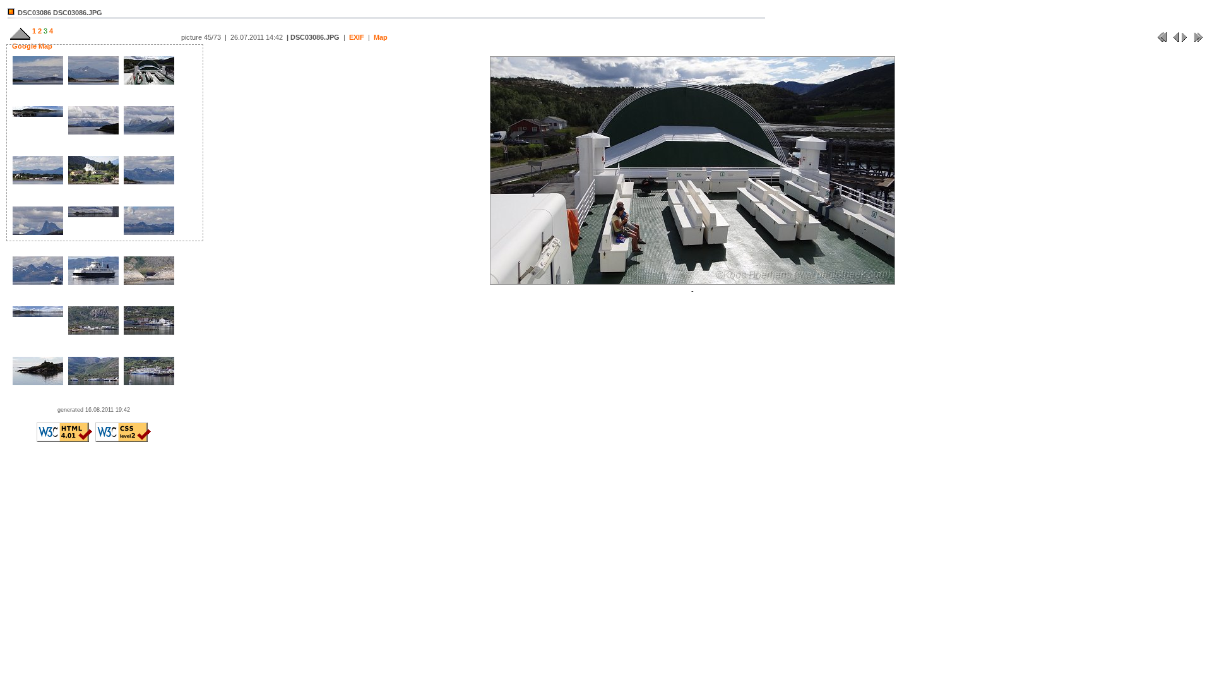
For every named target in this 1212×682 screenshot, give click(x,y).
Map (381, 37)
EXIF (356, 37)
